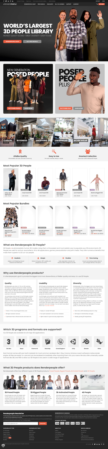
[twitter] (95, 444)
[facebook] (92, 444)
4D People (91, 371)
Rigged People (65, 371)
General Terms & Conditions (87, 439)
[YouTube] (8, 1)
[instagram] (103, 444)
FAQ (82, 434)
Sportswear (32, 437)
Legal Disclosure (85, 436)
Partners (57, 437)
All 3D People (6, 430)
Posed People (54, 371)
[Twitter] (6, 1)
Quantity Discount (59, 436)
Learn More (28, 108)
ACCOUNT (98, 1)
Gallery (56, 430)
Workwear (31, 434)
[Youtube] (97, 444)
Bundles (5, 439)
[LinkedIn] (13, 1)
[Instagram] (10, 1)
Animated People (77, 371)
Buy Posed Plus (65, 108)
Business (31, 430)
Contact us (83, 432)
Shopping (31, 436)
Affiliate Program (59, 439)
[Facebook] (4, 1)
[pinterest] (101, 444)
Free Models (58, 432)
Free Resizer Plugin (59, 434)
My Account (84, 430)
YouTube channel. (49, 305)
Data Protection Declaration (87, 437)
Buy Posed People (14, 108)
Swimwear (31, 439)
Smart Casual (32, 432)
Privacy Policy (27, 420)
